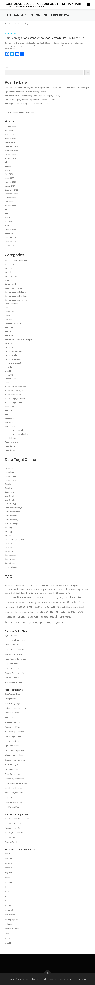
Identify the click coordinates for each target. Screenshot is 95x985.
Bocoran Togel (11, 842)
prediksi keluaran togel (14, 390)
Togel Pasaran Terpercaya (15, 659)
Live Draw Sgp (10, 504)
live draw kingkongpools (14, 539)
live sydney (9, 367)
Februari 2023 (10, 182)
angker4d (8, 858)
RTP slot (8, 414)
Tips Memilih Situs (12, 745)
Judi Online (9, 327)
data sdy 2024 (10, 563)
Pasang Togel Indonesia (14, 778)
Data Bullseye (10, 468)
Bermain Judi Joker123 (14, 764)
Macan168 (9, 375)
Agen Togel (54, 585)
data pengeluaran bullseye (15, 292)
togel (46, 616)
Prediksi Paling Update (14, 823)
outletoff (64, 602)
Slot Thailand (10, 426)
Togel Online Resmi (12, 668)
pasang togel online (13, 919)
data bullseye (20, 593)
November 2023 (11, 150)
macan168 (9, 910)
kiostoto (75, 597)
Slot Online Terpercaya (14, 654)
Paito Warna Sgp (11, 523)
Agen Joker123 (10, 268)
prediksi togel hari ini (13, 394)
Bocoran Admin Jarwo (13, 682)
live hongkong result (13, 363)
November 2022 (11, 194)
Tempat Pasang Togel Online (16, 434)
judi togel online (63, 598)
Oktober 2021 (10, 245)
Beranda (8, 24)
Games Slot (9, 311)
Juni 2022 (8, 213)
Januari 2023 (10, 186)
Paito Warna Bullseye (13, 508)
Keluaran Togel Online (14, 828)
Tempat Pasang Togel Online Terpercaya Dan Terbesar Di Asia (30, 100)
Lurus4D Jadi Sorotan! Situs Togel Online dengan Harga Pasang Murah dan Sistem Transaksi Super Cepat (47, 88)
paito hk (8, 535)
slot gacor (18, 612)
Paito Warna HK (10, 607)
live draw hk (9, 602)
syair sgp (8, 938)
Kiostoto (8, 343)
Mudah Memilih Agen (13, 788)
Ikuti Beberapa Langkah (14, 731)
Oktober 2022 (10, 198)
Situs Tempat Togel (13, 694)
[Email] (17, 54)
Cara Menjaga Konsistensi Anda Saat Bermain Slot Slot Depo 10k (44, 38)
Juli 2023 (8, 162)
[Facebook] (7, 54)
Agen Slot (8, 272)
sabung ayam (10, 418)
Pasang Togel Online (46, 607)
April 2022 (9, 221)
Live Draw (9, 347)
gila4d (7, 886)
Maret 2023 (9, 178)
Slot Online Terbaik (12, 678)
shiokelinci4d (10, 915)
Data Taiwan (10, 492)
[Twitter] (12, 54)
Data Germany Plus (12, 476)
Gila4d (7, 315)
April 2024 (9, 130)
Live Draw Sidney (12, 355)
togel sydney (55, 622)
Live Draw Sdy (10, 500)
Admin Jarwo (10, 264)
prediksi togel (77, 607)
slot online (46, 612)
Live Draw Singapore (13, 359)
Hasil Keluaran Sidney (13, 323)
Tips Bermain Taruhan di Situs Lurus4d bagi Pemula (25, 92)
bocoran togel (10, 593)
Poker (7, 383)
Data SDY (62, 593)
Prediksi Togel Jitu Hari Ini (15, 398)
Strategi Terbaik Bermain (15, 760)
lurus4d (8, 371)
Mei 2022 (8, 217)
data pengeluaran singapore (16, 300)
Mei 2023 (8, 170)
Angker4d (8, 280)
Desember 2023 (11, 146)
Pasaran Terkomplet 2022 (15, 673)
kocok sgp (9, 547)
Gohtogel (8, 319)
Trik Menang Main (12, 807)
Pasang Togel (10, 379)
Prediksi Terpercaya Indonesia (17, 818)
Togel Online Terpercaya (14, 649)
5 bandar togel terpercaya (15, 585)
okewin (8, 933)
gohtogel (8, 905)
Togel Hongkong (11, 442)
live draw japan (11, 567)
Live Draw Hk (10, 496)
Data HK (45, 593)
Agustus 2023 (10, 158)
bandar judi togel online (18, 589)
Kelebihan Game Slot (13, 722)
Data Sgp (8, 488)
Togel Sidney (10, 450)
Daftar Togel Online (13, 736)
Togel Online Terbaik (13, 774)
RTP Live (8, 410)
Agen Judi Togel (43, 585)
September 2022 (11, 202)
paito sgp (8, 531)
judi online (38, 597)
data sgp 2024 (10, 555)
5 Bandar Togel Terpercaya (16, 260)
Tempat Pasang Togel (14, 430)
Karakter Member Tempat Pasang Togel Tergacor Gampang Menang (32, 96)
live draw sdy (19, 603)
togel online (15, 622)
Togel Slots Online (12, 663)
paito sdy (8, 527)
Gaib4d (7, 307)
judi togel (50, 597)
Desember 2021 (11, 237)
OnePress (63, 979)
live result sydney (44, 603)
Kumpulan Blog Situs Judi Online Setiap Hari (43, 3)
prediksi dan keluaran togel (15, 386)
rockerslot (9, 924)
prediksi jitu (65, 607)
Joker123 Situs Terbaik (14, 755)
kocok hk (8, 543)
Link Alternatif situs (12, 741)
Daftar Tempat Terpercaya (15, 708)
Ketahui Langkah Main (14, 793)
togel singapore (36, 622)
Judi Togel (9, 335)
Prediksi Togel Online (13, 402)
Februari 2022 (10, 229)
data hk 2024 (10, 559)
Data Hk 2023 (10, 480)
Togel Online (10, 446)
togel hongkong (60, 617)
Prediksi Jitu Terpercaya (14, 832)
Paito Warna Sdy (11, 519)
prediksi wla (9, 406)
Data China (9, 472)
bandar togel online (58, 589)
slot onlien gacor (31, 612)
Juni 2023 (8, 166)
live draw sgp (31, 602)
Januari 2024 (10, 142)
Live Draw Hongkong (13, 351)
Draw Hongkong (11, 303)
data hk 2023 (53, 593)
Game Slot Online (12, 713)
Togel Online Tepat (12, 797)
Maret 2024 (9, 134)
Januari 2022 (10, 233)
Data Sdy (8, 484)
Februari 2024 (10, 138)
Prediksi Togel (10, 837)
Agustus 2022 (10, 205)
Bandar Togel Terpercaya (80, 590)
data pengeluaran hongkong (16, 296)
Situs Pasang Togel (12, 703)
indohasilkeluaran (18, 597)
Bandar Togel (10, 284)
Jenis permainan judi (13, 717)
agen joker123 (31, 585)
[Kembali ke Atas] (47, 973)
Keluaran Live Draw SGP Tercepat (18, 339)
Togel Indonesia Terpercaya (16, 783)
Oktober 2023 (10, 154)
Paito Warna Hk (11, 515)
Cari (6, 67)
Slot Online (10, 33)
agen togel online (64, 585)
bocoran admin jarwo (13, 288)
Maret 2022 (9, 225)
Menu (88, 4)
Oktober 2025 (10, 126)
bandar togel (39, 589)
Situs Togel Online (12, 645)
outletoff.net (78, 602)
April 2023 (9, 174)
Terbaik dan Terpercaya (14, 750)
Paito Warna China (12, 511)
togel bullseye (10, 438)
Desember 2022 (11, 190)
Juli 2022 (8, 209)
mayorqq (54, 603)
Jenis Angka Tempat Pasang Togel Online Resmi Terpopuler (29, 103)
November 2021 (11, 241)
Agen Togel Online (12, 276)
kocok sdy (9, 551)
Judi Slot (8, 331)
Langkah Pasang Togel (14, 802)
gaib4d (7, 877)
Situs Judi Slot (10, 699)
